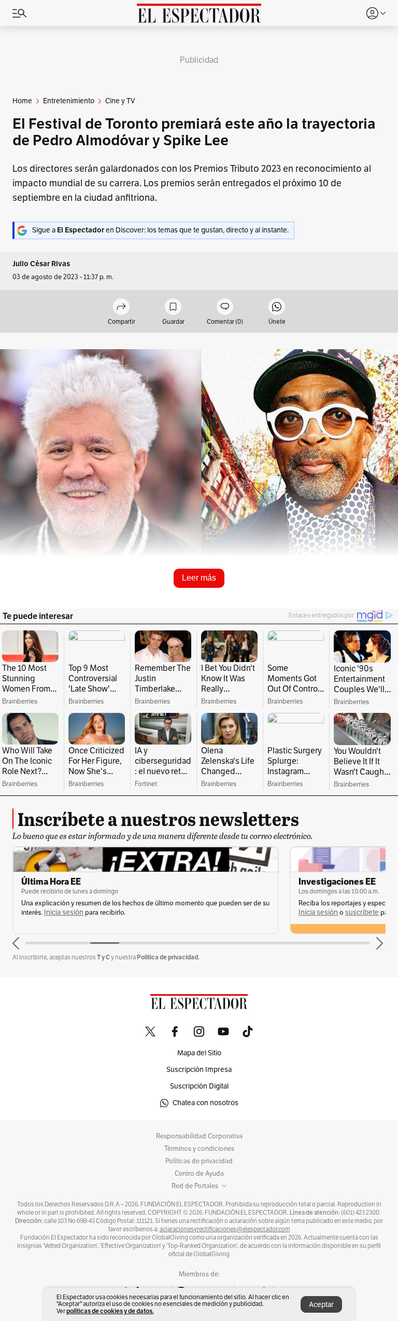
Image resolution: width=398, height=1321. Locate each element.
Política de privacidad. (168, 957)
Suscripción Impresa (199, 1069)
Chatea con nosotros (205, 1102)
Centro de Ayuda (199, 1173)
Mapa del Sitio (199, 1053)
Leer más (199, 577)
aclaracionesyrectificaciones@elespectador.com (225, 1229)
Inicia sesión (63, 912)
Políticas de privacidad (199, 1161)
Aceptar (321, 1304)
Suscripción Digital (199, 1086)
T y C (103, 957)
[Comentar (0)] (225, 307)
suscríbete (362, 912)
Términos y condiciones (199, 1148)
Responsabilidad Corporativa (199, 1136)
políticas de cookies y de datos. (110, 1311)
